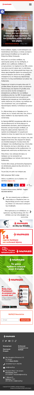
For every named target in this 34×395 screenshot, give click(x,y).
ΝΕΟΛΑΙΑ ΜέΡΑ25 (7, 191)
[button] (2, 11)
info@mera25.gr (10, 367)
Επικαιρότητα (7, 346)
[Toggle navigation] (30, 4)
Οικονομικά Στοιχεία (6, 350)
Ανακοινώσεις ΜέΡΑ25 (15, 14)
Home (5, 14)
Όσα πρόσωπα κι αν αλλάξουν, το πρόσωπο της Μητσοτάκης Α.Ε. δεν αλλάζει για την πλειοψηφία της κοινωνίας (16, 214)
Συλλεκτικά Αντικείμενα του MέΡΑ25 (23, 348)
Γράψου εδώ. (11, 181)
